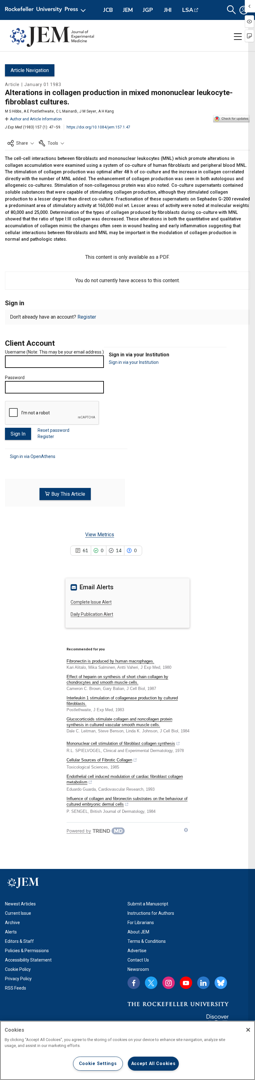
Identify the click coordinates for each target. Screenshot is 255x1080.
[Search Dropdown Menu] (231, 10)
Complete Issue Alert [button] (91, 602)
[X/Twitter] (151, 982)
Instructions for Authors (151, 913)
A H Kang (106, 111)
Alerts (11, 931)
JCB (108, 10)
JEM (128, 10)
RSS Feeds (15, 988)
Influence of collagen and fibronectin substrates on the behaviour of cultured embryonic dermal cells (127, 801)
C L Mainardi (66, 111)
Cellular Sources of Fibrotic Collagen (99, 760)
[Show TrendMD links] (185, 829)
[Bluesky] (221, 982)
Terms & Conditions (147, 941)
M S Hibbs (13, 111)
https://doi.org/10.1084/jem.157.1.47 (98, 127)
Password (15, 377)
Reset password (53, 430)
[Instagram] (168, 982)
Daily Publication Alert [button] (92, 614)
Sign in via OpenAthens (32, 456)
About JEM (138, 931)
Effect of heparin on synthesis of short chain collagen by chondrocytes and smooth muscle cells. (117, 679)
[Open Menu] (46, 10)
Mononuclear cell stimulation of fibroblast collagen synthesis (121, 743)
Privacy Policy (18, 978)
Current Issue (18, 913)
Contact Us (138, 959)
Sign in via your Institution (134, 362)
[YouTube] (186, 982)
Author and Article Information (36, 119)
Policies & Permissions (27, 950)
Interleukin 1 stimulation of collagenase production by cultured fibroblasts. (122, 701)
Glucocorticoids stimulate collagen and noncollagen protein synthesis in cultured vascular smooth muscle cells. (119, 722)
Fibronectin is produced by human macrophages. (110, 661)
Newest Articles (20, 903)
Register (86, 317)
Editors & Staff (19, 941)
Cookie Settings (98, 1063)
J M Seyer (87, 111)
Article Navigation (30, 70)
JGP (148, 10)
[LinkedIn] (203, 982)
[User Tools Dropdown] (244, 10)
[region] (127, 1050)
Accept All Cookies (153, 1063)
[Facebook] (134, 982)
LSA (187, 10)
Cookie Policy (18, 969)
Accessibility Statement (28, 959)
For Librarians (141, 922)
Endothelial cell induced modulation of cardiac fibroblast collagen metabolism (125, 779)
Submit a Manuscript (148, 903)
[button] (20, 143)
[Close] (248, 1030)
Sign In (18, 434)
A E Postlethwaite (39, 111)
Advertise (137, 950)
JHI (168, 10)
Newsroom (138, 969)
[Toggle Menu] (238, 37)
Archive (12, 922)
